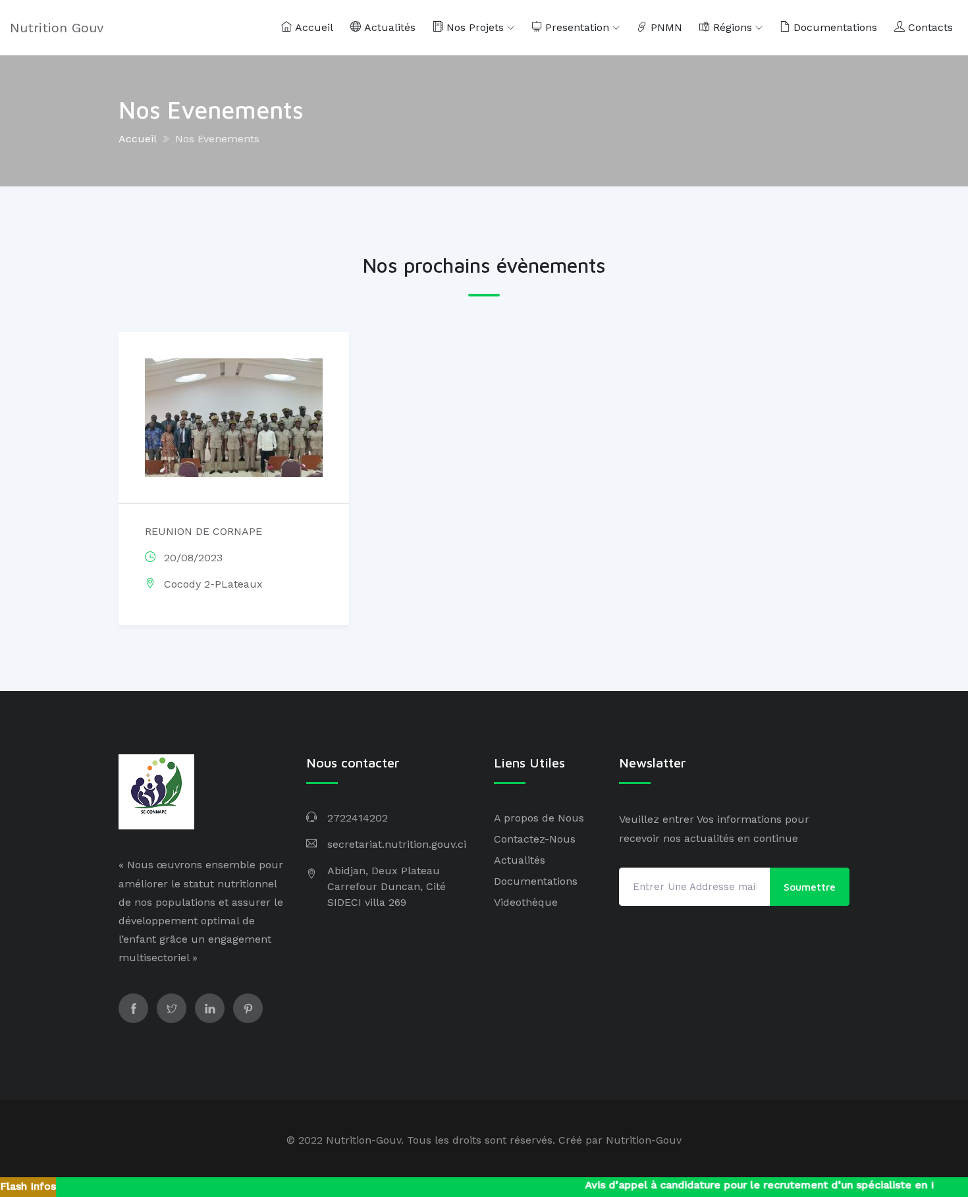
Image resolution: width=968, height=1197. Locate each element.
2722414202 (357, 818)
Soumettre (810, 887)
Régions (731, 27)
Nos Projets (473, 27)
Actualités (388, 27)
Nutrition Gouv (56, 28)
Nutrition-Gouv (644, 1140)
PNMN (664, 27)
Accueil (312, 27)
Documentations (833, 27)
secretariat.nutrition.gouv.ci (396, 844)
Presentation (575, 27)
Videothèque (526, 902)
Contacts (929, 27)
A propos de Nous (539, 818)
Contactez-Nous (535, 839)
